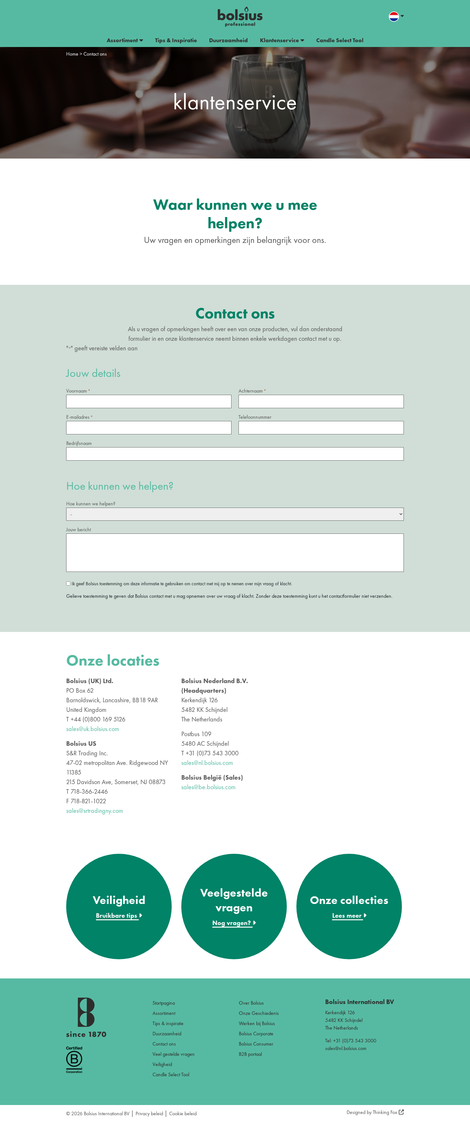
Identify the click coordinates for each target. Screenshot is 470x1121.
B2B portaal (250, 1054)
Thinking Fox (385, 1112)
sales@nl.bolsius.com (207, 763)
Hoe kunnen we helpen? (90, 503)
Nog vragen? (232, 923)
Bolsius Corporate (256, 1033)
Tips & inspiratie (168, 1023)
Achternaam (252, 390)
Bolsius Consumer (256, 1043)
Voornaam (78, 390)
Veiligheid (162, 1064)
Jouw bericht (78, 529)
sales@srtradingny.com (94, 810)
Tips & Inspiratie (176, 40)
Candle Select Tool (340, 40)
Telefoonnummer (255, 417)
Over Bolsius (251, 1003)
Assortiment (122, 40)
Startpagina (164, 1003)
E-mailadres (79, 417)
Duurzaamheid (228, 40)
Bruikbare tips (117, 915)
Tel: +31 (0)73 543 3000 (350, 1040)
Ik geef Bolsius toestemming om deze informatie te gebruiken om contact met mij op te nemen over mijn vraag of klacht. (182, 583)
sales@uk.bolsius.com (92, 729)
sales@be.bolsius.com (208, 787)
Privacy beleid (149, 1113)
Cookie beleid (183, 1113)
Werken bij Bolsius (257, 1023)
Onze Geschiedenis (259, 1013)
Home (72, 54)
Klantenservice (279, 40)
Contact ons (164, 1043)
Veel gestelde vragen (174, 1054)
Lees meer (347, 915)
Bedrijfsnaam (79, 443)
